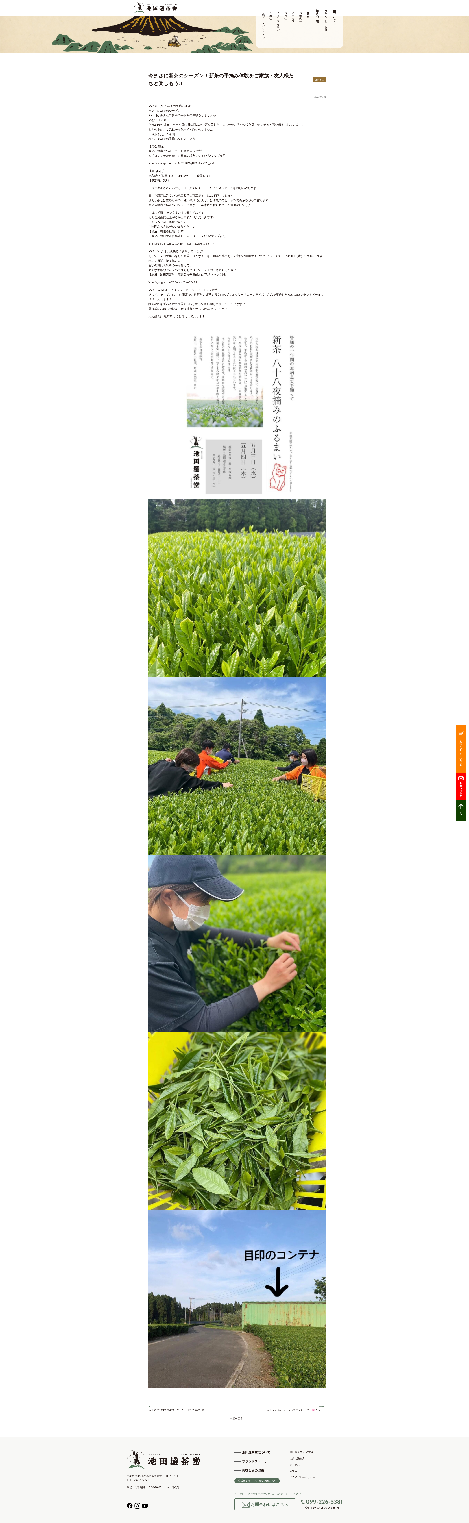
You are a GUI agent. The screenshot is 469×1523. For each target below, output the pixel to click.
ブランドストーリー (326, 18)
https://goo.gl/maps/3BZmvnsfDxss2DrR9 (172, 282)
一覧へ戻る (236, 1418)
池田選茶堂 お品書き (308, 13)
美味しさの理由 (317, 12)
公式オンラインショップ (263, 24)
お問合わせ (270, 14)
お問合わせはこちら (269, 1504)
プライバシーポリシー (302, 1477)
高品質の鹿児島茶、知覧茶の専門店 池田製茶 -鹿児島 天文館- (155, 7)
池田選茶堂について (334, 14)
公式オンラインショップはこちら (257, 1480)
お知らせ (285, 14)
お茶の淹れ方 (300, 14)
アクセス (293, 16)
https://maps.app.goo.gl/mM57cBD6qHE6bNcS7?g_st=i (181, 163)
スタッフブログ (278, 20)
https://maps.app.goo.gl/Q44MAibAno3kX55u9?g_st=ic (181, 243)
